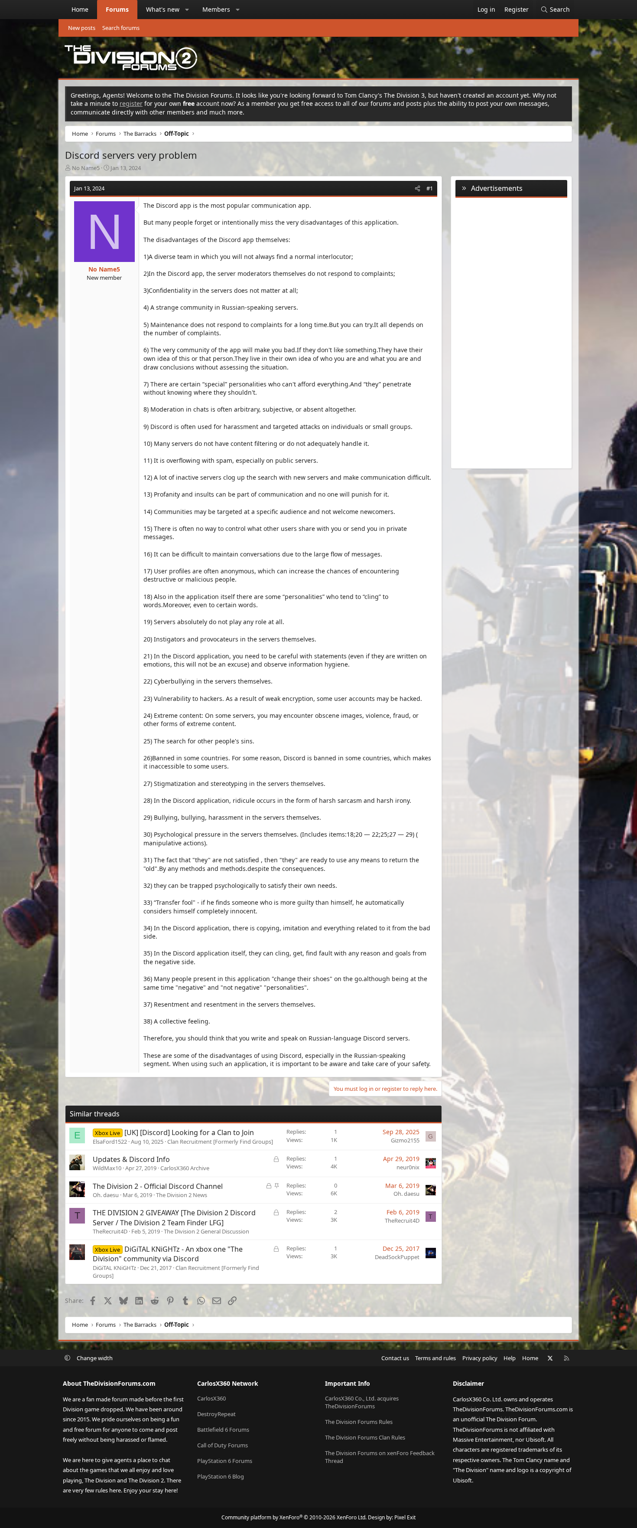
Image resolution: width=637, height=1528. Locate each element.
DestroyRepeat (216, 1414)
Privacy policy (479, 1358)
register (131, 103)
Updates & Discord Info (131, 1159)
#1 (429, 188)
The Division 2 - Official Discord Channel (158, 1186)
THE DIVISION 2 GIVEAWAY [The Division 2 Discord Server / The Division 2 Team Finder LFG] (174, 1217)
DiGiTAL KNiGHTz (114, 1268)
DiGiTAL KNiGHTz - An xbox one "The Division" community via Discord (168, 1253)
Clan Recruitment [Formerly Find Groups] (220, 1141)
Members (216, 9)
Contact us (395, 1358)
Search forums (121, 28)
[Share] (417, 188)
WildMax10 (107, 1168)
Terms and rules (435, 1358)
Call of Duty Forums (222, 1445)
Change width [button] (95, 1358)
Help (510, 1358)
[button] (187, 9)
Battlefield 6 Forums (223, 1429)
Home (80, 9)
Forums (117, 9)
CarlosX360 (211, 1398)
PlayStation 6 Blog (220, 1476)
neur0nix (407, 1167)
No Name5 (86, 168)
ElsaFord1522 (110, 1141)
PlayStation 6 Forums (224, 1461)
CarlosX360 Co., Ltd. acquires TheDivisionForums (362, 1402)
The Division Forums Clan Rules (365, 1437)
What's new (162, 9)
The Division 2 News (181, 1195)
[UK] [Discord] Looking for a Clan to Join (189, 1132)
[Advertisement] (511, 331)
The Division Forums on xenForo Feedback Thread (380, 1457)
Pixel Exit (405, 1517)
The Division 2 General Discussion (206, 1231)
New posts (81, 28)
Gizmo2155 (405, 1140)
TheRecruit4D (110, 1231)
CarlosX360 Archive (184, 1168)
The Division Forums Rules (359, 1422)
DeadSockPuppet (397, 1257)
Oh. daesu (106, 1195)
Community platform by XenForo (294, 1517)
